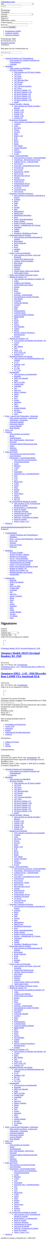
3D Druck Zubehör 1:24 (22, 94)
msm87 (16, 102)
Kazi (15, 476)
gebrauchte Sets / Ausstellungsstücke (26, 474)
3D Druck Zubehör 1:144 (23, 92)
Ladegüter (13, 64)
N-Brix (16, 484)
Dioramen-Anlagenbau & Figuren (21, 193)
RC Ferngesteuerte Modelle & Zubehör (23, 501)
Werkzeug (8, 523)
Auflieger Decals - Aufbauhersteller (26, 162)
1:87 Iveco (17, 76)
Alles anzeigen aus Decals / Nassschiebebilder (30, 158)
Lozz (15, 480)
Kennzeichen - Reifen (21, 172)
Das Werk (17, 128)
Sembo (16, 492)
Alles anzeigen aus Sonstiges (20, 434)
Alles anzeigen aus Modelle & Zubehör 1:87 (29, 279)
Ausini (16, 464)
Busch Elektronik (20, 243)
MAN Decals (18, 174)
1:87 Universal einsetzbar (22, 86)
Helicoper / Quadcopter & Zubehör (26, 517)
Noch (16, 217)
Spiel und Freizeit (11, 452)
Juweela (17, 207)
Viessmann (18, 227)
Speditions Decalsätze (21, 185)
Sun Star (17, 410)
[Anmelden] (22, 703)
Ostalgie (17, 178)
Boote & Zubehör (20, 509)
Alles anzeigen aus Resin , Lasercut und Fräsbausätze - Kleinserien (23, 419)
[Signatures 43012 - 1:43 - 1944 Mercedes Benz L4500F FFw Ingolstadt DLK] (23, 669)
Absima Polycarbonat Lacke (24, 259)
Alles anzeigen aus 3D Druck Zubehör (27, 72)
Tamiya (16, 150)
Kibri (16, 209)
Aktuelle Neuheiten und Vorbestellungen (19, 58)
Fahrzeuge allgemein (21, 511)
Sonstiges (8, 432)
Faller (16, 203)
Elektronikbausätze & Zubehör (20, 235)
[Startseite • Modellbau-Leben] (8, 2)
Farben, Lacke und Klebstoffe (20, 253)
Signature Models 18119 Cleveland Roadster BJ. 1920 (20, 654)
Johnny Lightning (20, 392)
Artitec (16, 281)
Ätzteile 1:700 (19, 116)
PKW (16, 319)
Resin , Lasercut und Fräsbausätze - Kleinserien (21, 416)
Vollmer (16, 229)
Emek (16, 380)
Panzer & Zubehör (20, 519)
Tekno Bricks (18, 494)
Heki (15, 205)
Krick (16, 247)
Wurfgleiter (13, 450)
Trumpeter (17, 152)
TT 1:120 (17, 370)
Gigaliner (17, 305)
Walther (16, 231)
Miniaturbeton (19, 211)
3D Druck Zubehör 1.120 (23, 100)
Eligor (16, 344)
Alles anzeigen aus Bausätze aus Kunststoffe (29, 122)
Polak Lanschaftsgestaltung (23, 219)
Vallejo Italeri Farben (21, 273)
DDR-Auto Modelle (21, 378)
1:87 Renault (18, 82)
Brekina (16, 287)
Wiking (16, 331)
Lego (16, 478)
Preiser (16, 321)
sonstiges (17, 249)
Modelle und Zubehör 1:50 (19, 339)
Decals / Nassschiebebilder (19, 156)
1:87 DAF (17, 74)
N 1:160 (17, 368)
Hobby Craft (18, 136)
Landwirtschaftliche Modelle (24, 315)
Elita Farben (18, 263)
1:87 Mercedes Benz (21, 80)
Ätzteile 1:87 (18, 118)
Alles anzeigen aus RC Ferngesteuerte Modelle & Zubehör (27, 504)
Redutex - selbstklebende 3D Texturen (27, 225)
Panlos (16, 486)
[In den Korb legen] (2, 55)
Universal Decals (20, 189)
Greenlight (17, 386)
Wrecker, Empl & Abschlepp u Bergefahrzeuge (24, 334)
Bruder (12, 436)
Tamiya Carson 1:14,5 (21, 521)
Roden (16, 144)
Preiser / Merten (19, 221)
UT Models (18, 412)
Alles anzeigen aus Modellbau (20, 68)
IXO (15, 388)
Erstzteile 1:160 (19, 364)
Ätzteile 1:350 (19, 112)
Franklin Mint (19, 384)
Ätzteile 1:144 (19, 110)
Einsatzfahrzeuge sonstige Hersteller (26, 297)
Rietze (16, 323)
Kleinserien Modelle (17, 424)
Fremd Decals (19, 168)
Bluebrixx (17, 466)
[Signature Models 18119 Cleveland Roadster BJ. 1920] (20, 648)
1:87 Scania (18, 84)
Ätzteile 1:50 (18, 114)
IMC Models (18, 346)
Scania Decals (19, 182)
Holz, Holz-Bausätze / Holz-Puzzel (22, 440)
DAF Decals (18, 164)
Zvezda (16, 154)
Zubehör (17, 337)
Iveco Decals (18, 170)
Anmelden (12, 27)
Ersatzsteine (18, 472)
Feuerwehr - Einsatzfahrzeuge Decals (27, 166)
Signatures (17, 402)
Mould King (18, 482)
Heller (16, 134)
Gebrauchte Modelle (21, 303)
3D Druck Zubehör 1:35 (22, 96)
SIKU (16, 404)
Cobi (15, 470)
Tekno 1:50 (18, 350)
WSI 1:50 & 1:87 (20, 352)
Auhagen (17, 199)
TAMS (16, 251)
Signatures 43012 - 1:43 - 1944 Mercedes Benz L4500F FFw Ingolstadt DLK (23, 675)
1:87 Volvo (18, 88)
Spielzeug (13, 448)
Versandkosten (22, 665)
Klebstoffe (17, 265)
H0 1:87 (17, 366)
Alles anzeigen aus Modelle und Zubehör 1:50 (30, 340)
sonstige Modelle (20, 408)
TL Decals (17, 187)
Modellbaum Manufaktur (22, 215)
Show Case (9, 430)
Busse (16, 291)
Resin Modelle (15, 428)
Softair (12, 446)
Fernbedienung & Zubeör (23, 513)
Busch (16, 201)
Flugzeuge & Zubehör (21, 515)
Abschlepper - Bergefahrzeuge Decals (27, 160)
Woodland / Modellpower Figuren (25, 233)
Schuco (16, 325)
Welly (16, 414)
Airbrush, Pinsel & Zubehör (23, 261)
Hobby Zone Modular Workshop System (24, 275)
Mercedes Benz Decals (22, 176)
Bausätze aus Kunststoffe (18, 120)
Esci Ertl (17, 132)
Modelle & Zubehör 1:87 (18, 277)
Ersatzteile (17, 301)
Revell (16, 142)
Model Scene (18, 213)
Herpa (16, 307)
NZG (16, 348)
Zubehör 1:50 (18, 354)
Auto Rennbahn (15, 456)
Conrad (16, 342)
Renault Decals (19, 180)
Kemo (16, 245)
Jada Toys (17, 390)
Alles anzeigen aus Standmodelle (25, 374)
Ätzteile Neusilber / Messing (19, 104)
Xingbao (17, 497)
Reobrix (17, 490)
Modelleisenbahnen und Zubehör (21, 356)
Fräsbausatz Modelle (17, 422)
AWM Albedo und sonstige (23, 285)
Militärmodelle (19, 317)
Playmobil (13, 442)
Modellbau (9, 66)
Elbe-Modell (18, 299)
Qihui (16, 488)
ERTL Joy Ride (19, 382)
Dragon (16, 130)
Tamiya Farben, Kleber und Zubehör (26, 271)
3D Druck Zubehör (16, 70)
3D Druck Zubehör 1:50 (22, 98)
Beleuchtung (18, 241)
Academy (17, 124)
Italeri (16, 140)
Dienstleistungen (15, 438)
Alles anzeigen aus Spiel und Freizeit (22, 454)
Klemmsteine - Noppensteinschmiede (22, 458)
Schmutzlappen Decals (22, 183)
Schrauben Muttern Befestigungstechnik (23, 444)
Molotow (17, 267)
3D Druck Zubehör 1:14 (22, 90)
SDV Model (18, 146)
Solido (16, 406)
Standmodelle (14, 372)
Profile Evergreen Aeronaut (23, 223)
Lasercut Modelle (16, 426)
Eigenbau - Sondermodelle (23, 295)
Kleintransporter (19, 311)
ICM (15, 138)
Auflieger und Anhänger (22, 283)
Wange (16, 496)
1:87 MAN (18, 78)
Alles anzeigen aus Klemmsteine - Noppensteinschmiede (25, 461)
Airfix (16, 126)
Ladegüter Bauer (20, 313)
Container (17, 293)
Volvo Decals (18, 191)
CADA (16, 468)
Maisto (16, 394)
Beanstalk (17, 376)
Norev (16, 396)
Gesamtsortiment (11, 533)
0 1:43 (16, 362)
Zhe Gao (17, 499)
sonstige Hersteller (20, 148)
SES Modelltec (19, 327)
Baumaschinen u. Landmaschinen (25, 507)
